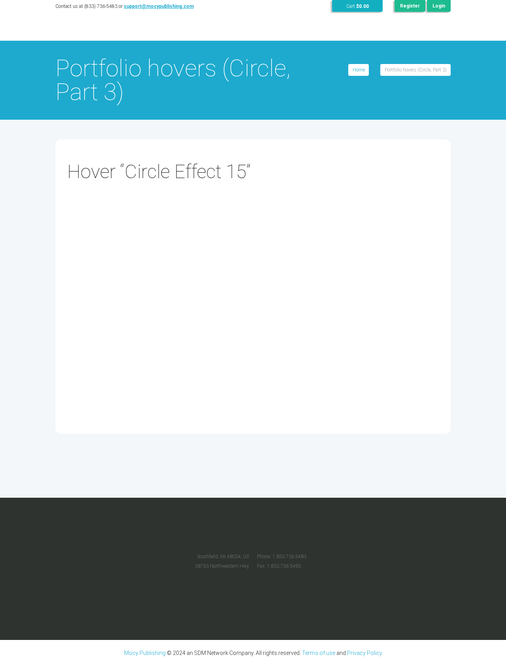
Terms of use (318, 653)
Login (438, 6)
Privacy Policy (364, 653)
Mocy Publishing (145, 653)
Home (359, 70)
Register (410, 6)
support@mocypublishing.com (159, 6)
